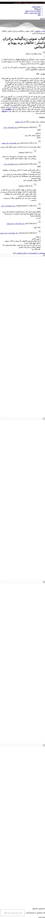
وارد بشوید (19, 122)
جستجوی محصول (38, 908)
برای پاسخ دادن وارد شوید (11, 143)
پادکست (38, 31)
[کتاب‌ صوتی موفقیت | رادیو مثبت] (42, 18)
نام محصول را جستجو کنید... (35, 913)
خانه (43, 31)
